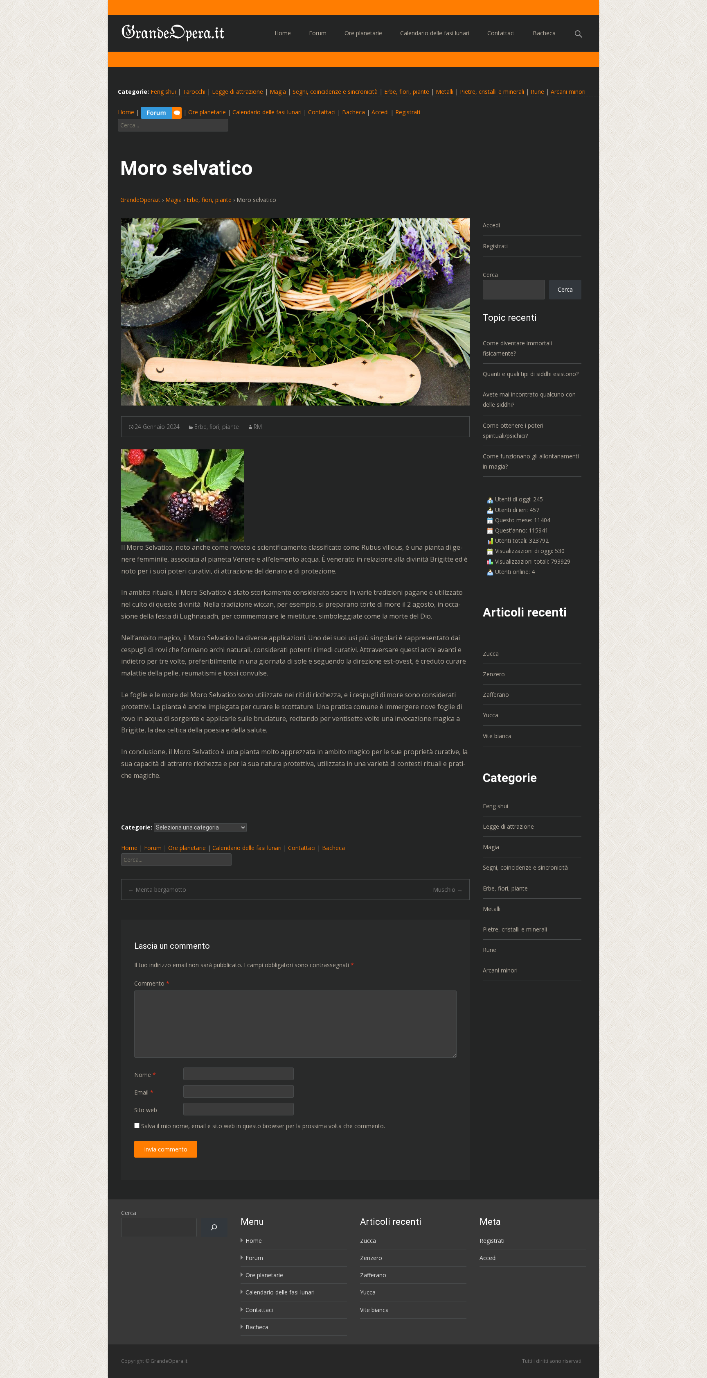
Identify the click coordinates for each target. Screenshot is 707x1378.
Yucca (490, 715)
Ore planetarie (363, 33)
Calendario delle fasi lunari (434, 33)
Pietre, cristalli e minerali (492, 91)
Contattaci (501, 33)
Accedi (380, 112)
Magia (278, 91)
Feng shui (163, 91)
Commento (151, 983)
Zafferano (496, 694)
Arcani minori (568, 91)
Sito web (145, 1110)
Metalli (444, 91)
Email (143, 1092)
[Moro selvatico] (295, 312)
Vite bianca (497, 736)
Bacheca (544, 33)
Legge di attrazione (237, 91)
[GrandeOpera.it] (166, 31)
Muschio (448, 889)
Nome (145, 1075)
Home (283, 33)
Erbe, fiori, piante (406, 91)
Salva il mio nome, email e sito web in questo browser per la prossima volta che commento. (263, 1126)
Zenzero (494, 674)
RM (258, 427)
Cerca (490, 275)
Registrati (407, 112)
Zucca (491, 653)
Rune (537, 91)
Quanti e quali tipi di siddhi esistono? (531, 374)
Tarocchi (193, 91)
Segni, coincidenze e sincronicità (335, 91)
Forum (317, 33)
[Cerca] (214, 1227)
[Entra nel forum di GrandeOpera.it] (161, 112)
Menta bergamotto (157, 889)
